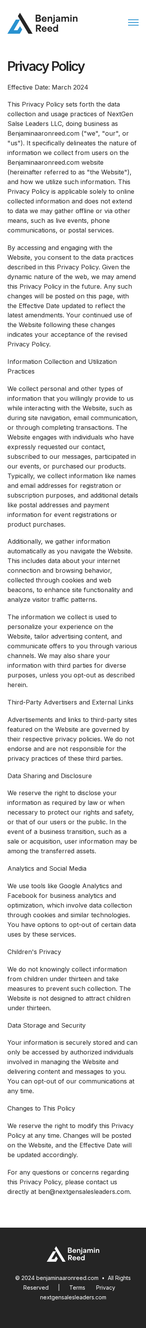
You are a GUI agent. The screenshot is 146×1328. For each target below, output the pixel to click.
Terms (77, 1287)
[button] (133, 23)
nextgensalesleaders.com (73, 1297)
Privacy (105, 1287)
